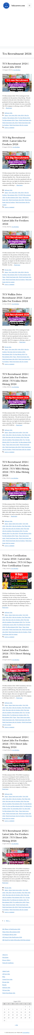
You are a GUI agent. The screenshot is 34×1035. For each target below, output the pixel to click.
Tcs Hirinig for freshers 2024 (18, 715)
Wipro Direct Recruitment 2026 (11, 932)
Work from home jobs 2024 (10, 122)
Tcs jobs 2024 (14, 442)
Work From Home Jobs (8, 993)
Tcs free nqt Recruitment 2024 (14, 806)
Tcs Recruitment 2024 (8, 120)
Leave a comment (9, 127)
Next (8, 920)
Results (4, 985)
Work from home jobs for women (18, 125)
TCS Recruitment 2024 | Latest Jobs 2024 (15, 64)
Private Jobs (8, 270)
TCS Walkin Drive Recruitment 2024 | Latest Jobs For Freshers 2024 (16, 297)
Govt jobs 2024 (13, 115)
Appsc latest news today (15, 432)
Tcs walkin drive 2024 (19, 902)
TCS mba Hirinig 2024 (25, 533)
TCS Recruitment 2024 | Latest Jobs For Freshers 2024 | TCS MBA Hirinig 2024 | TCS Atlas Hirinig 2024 (15, 468)
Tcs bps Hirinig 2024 (24, 118)
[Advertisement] (17, 29)
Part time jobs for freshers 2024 (16, 352)
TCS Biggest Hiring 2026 (9, 934)
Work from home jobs (25, 120)
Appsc (6, 115)
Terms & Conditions (8, 963)
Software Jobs (8, 113)
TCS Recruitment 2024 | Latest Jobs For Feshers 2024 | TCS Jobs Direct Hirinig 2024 (15, 378)
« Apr (16, 1025)
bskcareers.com (18, 5)
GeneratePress (25, 1032)
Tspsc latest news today (12, 444)
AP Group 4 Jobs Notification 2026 (12, 937)
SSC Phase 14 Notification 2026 (11, 929)
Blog (3, 976)
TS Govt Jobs (6, 990)
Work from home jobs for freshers (15, 279)
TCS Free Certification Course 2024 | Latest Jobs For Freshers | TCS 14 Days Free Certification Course (17, 560)
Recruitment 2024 (13, 118)
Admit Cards (5, 971)
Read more (9, 108)
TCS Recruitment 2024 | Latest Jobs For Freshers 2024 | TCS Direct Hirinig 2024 (16, 651)
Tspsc (16, 120)
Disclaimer (5, 957)
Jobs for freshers (17, 435)
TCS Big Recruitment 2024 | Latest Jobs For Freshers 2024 (14, 140)
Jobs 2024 (21, 115)
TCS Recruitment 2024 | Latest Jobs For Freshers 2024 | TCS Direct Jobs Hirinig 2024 (15, 741)
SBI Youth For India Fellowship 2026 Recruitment (16, 940)
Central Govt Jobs (7, 979)
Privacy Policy (6, 960)
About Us (5, 954)
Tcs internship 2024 (16, 808)
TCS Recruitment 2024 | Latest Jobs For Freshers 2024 (15, 220)
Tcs (24, 440)
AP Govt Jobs (6, 974)
